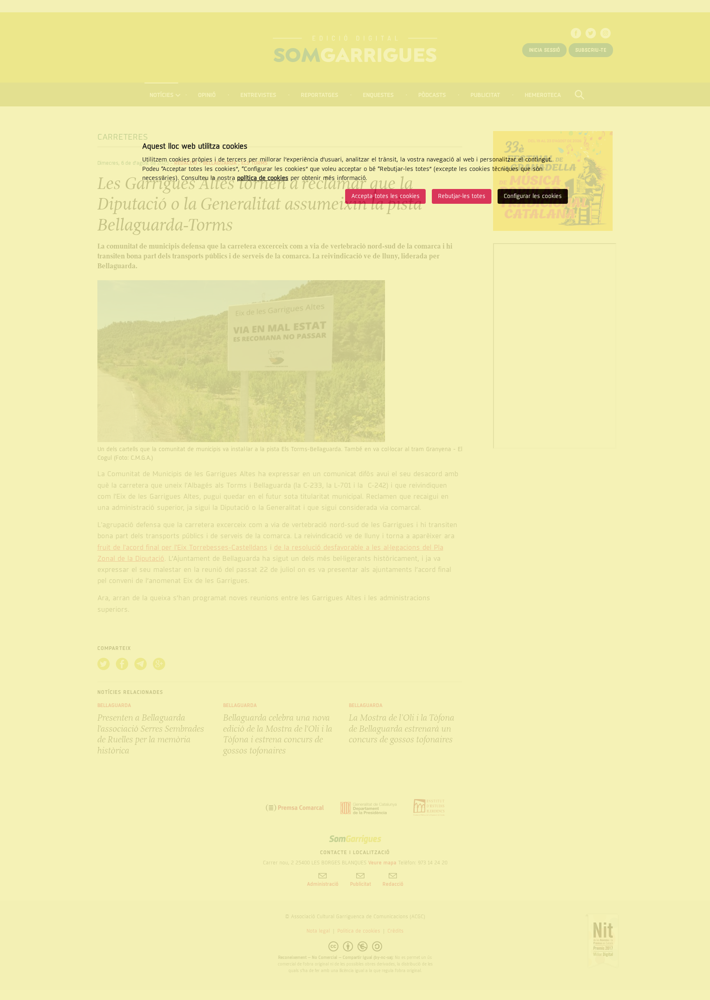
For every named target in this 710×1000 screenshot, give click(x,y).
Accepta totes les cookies (385, 196)
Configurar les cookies (533, 196)
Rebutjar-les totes (461, 196)
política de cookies (262, 178)
